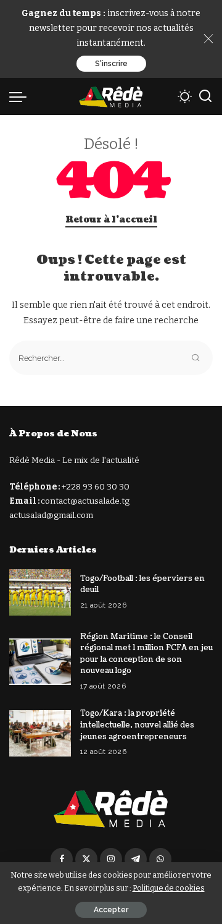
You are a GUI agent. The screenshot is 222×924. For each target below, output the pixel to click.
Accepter (111, 909)
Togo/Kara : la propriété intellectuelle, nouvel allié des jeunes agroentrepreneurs (137, 725)
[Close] (208, 39)
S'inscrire (111, 63)
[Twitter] (86, 859)
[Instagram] (111, 859)
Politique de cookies (169, 887)
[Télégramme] (136, 859)
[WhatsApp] (160, 859)
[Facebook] (62, 859)
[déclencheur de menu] (21, 96)
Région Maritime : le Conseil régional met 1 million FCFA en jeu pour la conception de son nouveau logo (146, 654)
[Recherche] (205, 96)
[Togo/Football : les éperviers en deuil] (40, 592)
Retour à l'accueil (111, 220)
